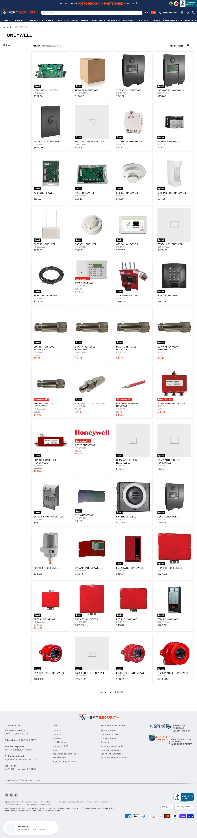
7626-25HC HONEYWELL (47, 295)
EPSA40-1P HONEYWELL (88, 568)
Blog (55, 750)
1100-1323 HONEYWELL (46, 90)
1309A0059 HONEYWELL (170, 90)
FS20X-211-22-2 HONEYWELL (49, 673)
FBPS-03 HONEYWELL (87, 619)
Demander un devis (110, 734)
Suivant (119, 692)
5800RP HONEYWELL (45, 244)
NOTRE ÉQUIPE (128, 20)
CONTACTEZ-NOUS (171, 20)
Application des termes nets (66, 754)
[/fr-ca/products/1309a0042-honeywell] (133, 71)
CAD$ (153, 12)
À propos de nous (109, 730)
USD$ (146, 12)
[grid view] (188, 46)
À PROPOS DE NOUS (112, 20)
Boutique (57, 734)
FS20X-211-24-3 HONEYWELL (90, 673)
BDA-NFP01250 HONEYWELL (90, 403)
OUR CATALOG (47, 20)
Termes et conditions (111, 750)
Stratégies (106, 742)
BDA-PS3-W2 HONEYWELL (171, 403)
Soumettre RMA (60, 746)
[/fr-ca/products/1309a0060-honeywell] (51, 122)
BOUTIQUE (19, 20)
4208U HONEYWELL (44, 193)
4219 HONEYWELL (84, 193)
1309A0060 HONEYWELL (47, 141)
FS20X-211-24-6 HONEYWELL (131, 673)
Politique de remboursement (114, 757)
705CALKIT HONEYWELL (170, 244)
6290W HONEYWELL (127, 244)
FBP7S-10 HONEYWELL (46, 619)
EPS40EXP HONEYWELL (46, 568)
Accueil (7, 27)
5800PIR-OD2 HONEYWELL (172, 193)
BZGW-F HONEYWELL (86, 445)
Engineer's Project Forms (65, 761)
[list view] (192, 46)
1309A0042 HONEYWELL (129, 90)
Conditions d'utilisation (112, 754)
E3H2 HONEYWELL (126, 516)
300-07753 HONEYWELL (129, 141)
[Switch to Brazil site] (171, 3)
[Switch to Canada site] (176, 3)
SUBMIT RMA (96, 20)
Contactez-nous (108, 738)
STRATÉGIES (142, 20)
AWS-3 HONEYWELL (168, 295)
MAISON (6, 20)
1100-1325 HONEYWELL (87, 90)
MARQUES (33, 20)
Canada (183, 806)
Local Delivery (59, 742)
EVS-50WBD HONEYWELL (130, 568)
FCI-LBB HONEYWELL (168, 619)
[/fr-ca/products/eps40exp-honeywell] (51, 548)
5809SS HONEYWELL (86, 244)
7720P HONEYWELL (85, 283)
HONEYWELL (39, 93)
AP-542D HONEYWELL (128, 295)
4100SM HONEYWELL (168, 141)
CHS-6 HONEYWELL (85, 515)
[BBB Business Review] (188, 3)
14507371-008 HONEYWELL (90, 141)
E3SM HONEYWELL (167, 516)
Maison (56, 730)
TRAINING (155, 20)
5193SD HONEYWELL (127, 193)
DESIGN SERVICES (188, 20)
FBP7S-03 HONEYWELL (169, 568)
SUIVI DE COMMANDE (80, 20)
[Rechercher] (140, 13)
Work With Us (59, 757)
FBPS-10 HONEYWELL (127, 619)
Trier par (35, 46)
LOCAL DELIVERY (62, 20)
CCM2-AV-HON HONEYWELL (49, 516)
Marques (57, 738)
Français (165, 806)
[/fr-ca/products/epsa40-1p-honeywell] (92, 548)
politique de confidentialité (113, 746)
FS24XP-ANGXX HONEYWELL (173, 673)
